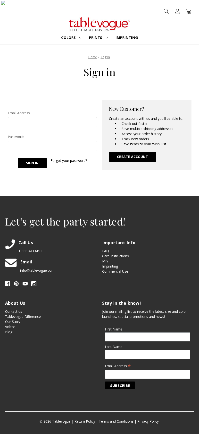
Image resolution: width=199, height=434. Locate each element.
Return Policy (85, 421)
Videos (10, 326)
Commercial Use (115, 271)
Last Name (113, 346)
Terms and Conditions (116, 421)
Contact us (13, 311)
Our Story (12, 321)
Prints (96, 37)
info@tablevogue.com (37, 270)
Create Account (132, 156)
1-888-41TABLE (30, 251)
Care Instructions (115, 256)
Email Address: (19, 113)
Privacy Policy (148, 421)
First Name (113, 329)
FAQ (105, 251)
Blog (8, 332)
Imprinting (127, 37)
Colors (69, 37)
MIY (105, 261)
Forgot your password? (68, 160)
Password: (16, 136)
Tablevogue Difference (23, 316)
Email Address (118, 366)
